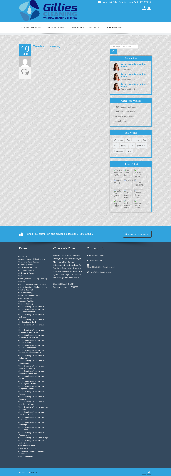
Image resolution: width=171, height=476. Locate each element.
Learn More (77, 28)
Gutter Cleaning (25, 293)
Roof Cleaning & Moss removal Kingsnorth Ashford (31, 387)
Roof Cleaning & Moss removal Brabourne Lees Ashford (31, 331)
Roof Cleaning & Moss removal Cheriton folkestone (31, 346)
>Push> (34, 472)
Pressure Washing (56, 28)
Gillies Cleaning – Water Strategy (32, 284)
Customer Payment (114, 28)
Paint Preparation (26, 298)
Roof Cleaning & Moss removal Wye (33, 438)
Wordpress (118, 140)
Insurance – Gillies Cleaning (30, 295)
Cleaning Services (31, 28)
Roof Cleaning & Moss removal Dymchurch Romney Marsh (31, 351)
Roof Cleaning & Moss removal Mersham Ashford (31, 403)
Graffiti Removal (26, 290)
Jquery (136, 140)
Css (144, 140)
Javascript (141, 145)
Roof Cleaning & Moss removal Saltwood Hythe (31, 413)
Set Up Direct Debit (27, 446)
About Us (23, 256)
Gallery (93, 28)
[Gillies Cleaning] (51, 10)
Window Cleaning (46, 46)
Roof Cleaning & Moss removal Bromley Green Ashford (31, 336)
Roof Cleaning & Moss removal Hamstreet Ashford (31, 367)
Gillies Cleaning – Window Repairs (33, 287)
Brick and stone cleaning (29, 262)
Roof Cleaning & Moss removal (31, 307)
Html (129, 151)
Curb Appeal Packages (28, 267)
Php (128, 140)
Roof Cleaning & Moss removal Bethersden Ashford (31, 321)
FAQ (21, 276)
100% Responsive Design (125, 107)
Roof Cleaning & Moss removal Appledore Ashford (31, 310)
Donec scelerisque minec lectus (133, 65)
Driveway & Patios (26, 273)
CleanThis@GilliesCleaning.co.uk (101, 267)
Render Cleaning (26, 304)
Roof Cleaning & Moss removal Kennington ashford (31, 382)
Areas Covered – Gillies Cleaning (32, 259)
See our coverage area (137, 234)
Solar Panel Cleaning (27, 448)
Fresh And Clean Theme (124, 111)
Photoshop (118, 151)
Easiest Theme (120, 121)
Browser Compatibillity (124, 116)
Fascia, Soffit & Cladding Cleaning (33, 279)
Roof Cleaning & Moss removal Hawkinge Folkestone (31, 372)
